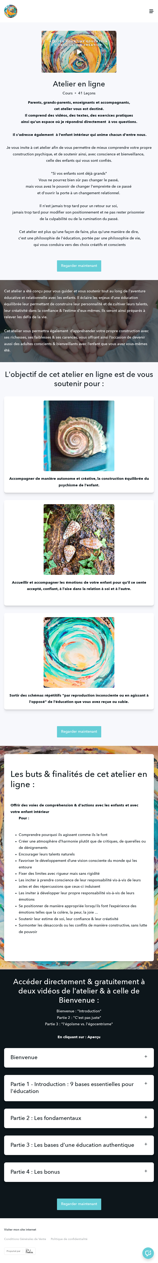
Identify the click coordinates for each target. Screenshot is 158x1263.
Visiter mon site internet (20, 1229)
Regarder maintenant (79, 266)
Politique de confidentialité (69, 1239)
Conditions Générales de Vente (25, 1239)
